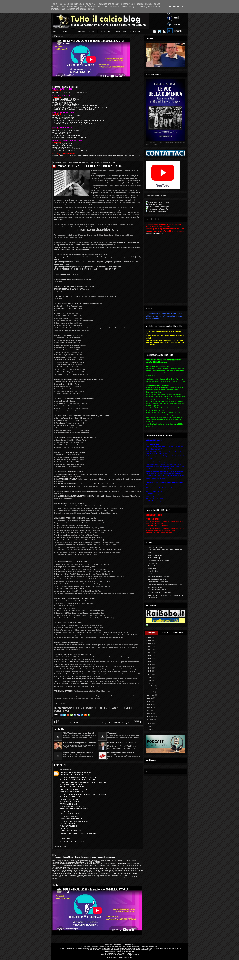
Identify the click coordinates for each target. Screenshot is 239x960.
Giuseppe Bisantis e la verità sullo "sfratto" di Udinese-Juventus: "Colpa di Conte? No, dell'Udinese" (78, 753)
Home (55, 162)
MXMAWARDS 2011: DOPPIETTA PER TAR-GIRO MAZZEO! (122, 743)
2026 (150, 637)
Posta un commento (60, 846)
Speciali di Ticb (105, 31)
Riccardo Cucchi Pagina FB (157, 579)
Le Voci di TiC (65, 31)
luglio (149, 701)
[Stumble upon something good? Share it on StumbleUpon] (71, 715)
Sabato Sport (152, 568)
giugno (149, 704)
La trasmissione (80, 31)
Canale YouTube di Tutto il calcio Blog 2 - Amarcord (165, 550)
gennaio (150, 719)
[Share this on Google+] (68, 715)
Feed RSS (164, 31)
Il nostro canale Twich (155, 547)
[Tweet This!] (64, 715)
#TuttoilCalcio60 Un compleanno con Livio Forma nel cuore (79, 743)
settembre (150, 695)
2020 (150, 656)
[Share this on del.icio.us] (78, 715)
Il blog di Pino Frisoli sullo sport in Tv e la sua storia (165, 584)
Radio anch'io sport (154, 566)
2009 (150, 726)
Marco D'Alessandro (55, 166)
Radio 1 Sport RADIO (155, 555)
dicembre (150, 686)
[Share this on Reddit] (85, 715)
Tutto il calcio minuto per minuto (158, 560)
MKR (119, 957)
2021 (150, 653)
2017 (150, 665)
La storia (92, 31)
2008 (150, 729)
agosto (149, 698)
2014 (150, 674)
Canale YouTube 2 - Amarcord (156, 195)
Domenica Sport (153, 571)
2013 (150, 677)
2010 (150, 723)
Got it (185, 6)
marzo (149, 713)
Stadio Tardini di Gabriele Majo (158, 582)
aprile (149, 710)
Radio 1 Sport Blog (154, 558)
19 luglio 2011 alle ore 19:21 (74, 841)
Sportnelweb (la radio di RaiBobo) (159, 576)
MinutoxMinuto (68, 162)
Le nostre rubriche (120, 31)
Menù (55, 31)
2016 (150, 668)
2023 (150, 646)
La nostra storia (135, 31)
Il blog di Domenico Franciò (157, 590)
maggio (150, 707)
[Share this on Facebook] (61, 715)
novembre (150, 689)
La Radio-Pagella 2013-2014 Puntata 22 (120, 752)
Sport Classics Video (155, 587)
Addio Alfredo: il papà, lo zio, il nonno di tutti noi (78, 733)
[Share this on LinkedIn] (82, 715)
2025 (150, 640)
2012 (150, 680)
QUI (132, 951)
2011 (150, 683)
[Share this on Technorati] (89, 715)
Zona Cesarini (152, 563)
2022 (150, 650)
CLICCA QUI (130, 953)
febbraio (150, 716)
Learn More (173, 6)
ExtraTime (151, 574)
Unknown (63, 769)
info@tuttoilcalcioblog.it (154, 233)
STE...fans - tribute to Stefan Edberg (160, 592)
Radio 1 (150, 552)
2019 (150, 659)
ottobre (149, 692)
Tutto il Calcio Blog (110, 945)
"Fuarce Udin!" (112, 733)
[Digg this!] (75, 715)
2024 (150, 643)
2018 (150, 662)
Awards (60, 162)
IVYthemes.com (127, 957)
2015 (150, 671)
